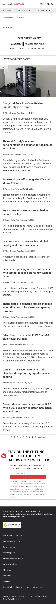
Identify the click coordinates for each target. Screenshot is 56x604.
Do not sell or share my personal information (22, 587)
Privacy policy (9, 547)
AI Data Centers (45, 10)
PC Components (7, 17)
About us (7, 570)
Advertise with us (10, 564)
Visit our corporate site (13, 516)
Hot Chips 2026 (23, 10)
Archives (42, 437)
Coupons (7, 575)
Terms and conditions (12, 535)
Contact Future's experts (13, 541)
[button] (52, 4)
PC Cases (20, 17)
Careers (6, 581)
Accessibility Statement (13, 558)
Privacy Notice (18, 486)
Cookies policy (9, 552)
